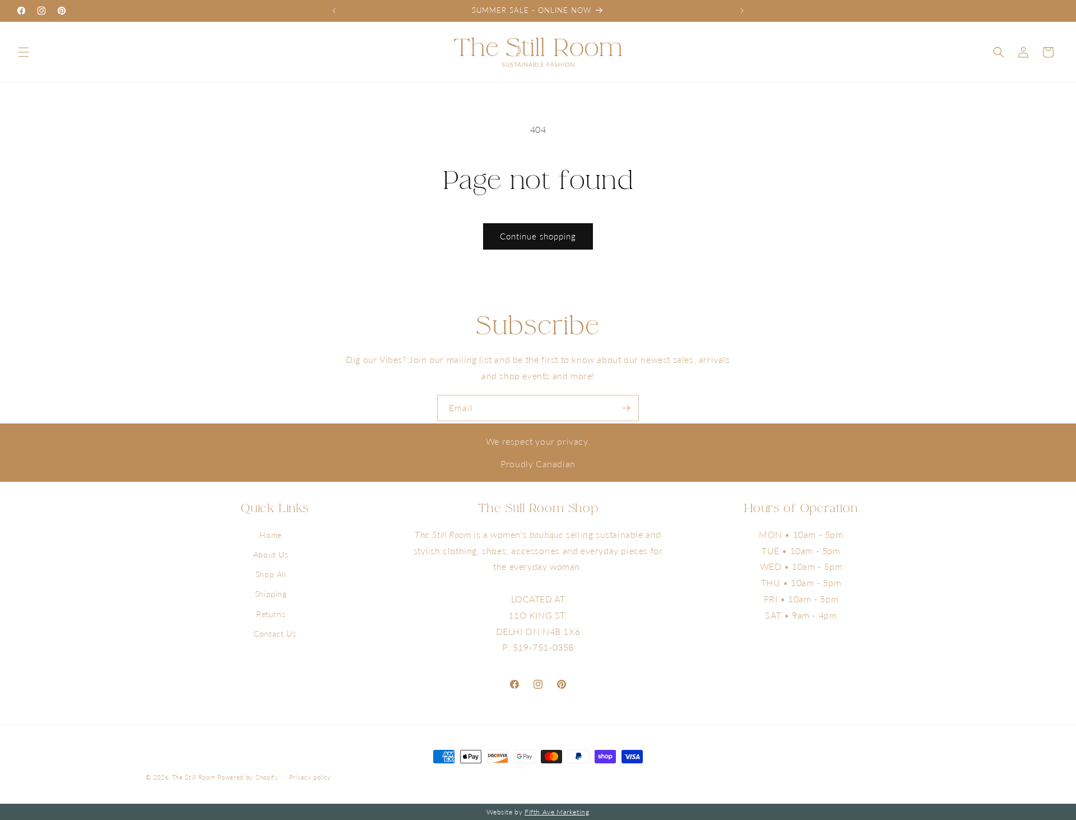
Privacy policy (310, 777)
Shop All (271, 574)
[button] (23, 52)
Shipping (271, 593)
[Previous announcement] (334, 10)
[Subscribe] (626, 408)
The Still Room (195, 777)
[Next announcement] (742, 10)
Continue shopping (538, 236)
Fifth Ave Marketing (557, 812)
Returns (270, 614)
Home (270, 535)
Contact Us (275, 633)
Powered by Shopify (248, 777)
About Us (271, 554)
